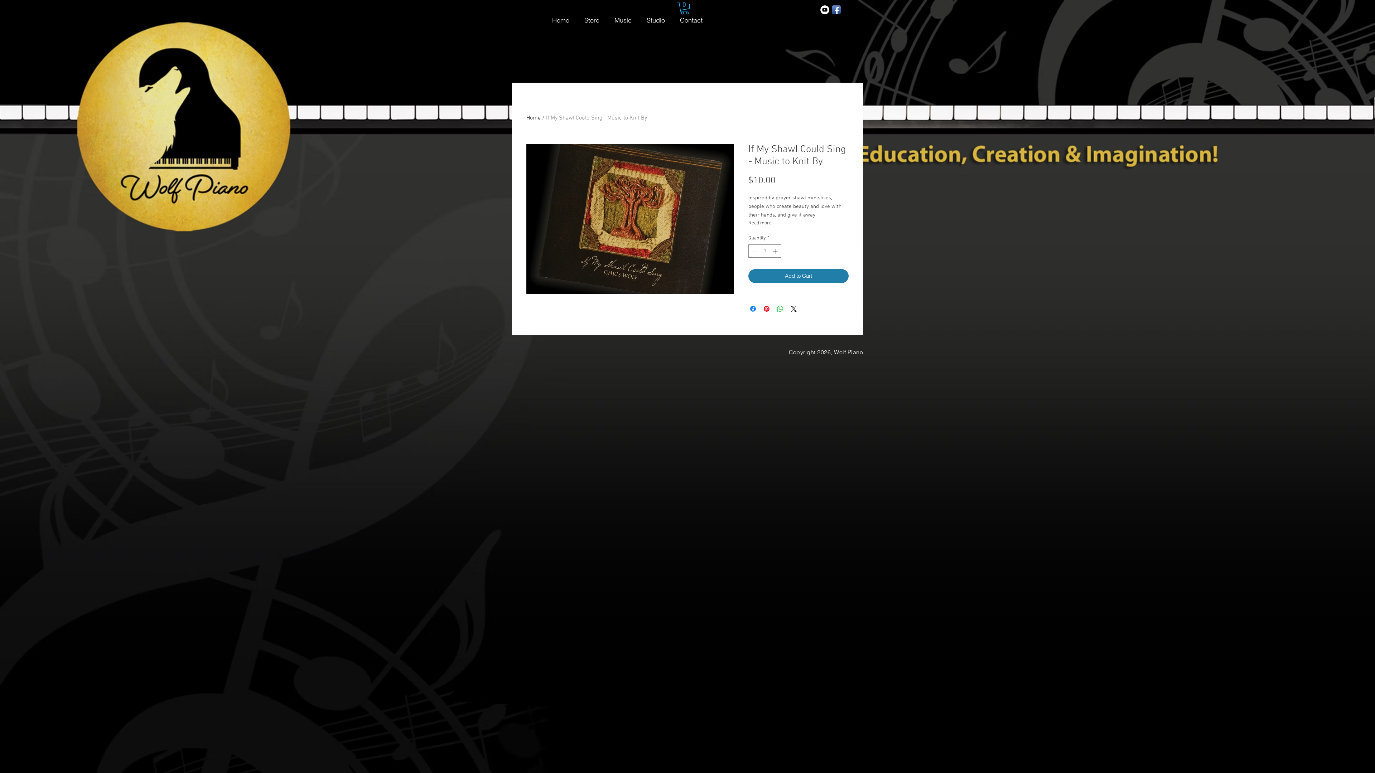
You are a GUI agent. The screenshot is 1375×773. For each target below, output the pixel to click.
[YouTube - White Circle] (824, 9)
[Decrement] (753, 251)
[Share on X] (794, 309)
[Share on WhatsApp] (780, 309)
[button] (684, 8)
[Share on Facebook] (753, 309)
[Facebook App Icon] (836, 9)
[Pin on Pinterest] (766, 309)
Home (533, 118)
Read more (760, 223)
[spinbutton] (764, 251)
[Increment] (775, 251)
